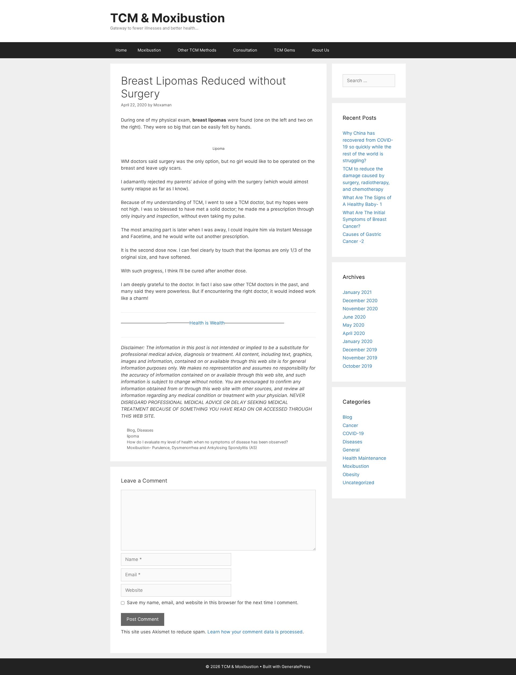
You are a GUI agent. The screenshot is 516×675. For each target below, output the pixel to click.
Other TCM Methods (197, 50)
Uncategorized (358, 482)
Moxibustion (149, 50)
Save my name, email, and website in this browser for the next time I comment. (212, 602)
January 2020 (357, 341)
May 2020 (353, 325)
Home (121, 50)
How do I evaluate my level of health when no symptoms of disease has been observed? (207, 442)
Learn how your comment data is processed (255, 631)
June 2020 (354, 317)
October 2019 (357, 366)
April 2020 (354, 333)
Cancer (350, 425)
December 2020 (360, 300)
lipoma (133, 436)
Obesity (351, 474)
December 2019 (360, 349)
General (351, 450)
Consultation (245, 50)
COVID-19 (353, 433)
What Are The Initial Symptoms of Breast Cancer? (364, 219)
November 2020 (360, 308)
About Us (320, 50)
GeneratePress (296, 666)
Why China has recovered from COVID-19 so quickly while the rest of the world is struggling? (368, 146)
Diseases (145, 430)
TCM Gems (284, 50)
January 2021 (357, 292)
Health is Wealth (207, 323)
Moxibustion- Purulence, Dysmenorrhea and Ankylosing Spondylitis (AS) (192, 447)
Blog (131, 430)
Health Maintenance (364, 458)
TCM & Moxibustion (167, 17)
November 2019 (360, 357)
